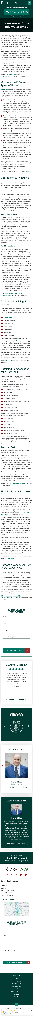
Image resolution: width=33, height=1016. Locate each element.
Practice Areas (16, 983)
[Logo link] (13, 3)
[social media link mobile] (7, 875)
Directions (4, 899)
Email (5, 623)
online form (12, 74)
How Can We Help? (8, 637)
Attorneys (16, 978)
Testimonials (16, 981)
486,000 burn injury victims (13, 340)
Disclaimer (16, 994)
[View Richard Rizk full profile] (16, 804)
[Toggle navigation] (29, 3)
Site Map (16, 996)
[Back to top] (16, 1004)
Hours (12, 899)
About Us (16, 976)
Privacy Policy (16, 991)
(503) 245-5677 (9, 895)
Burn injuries (5, 89)
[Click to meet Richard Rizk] (16, 753)
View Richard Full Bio (16, 844)
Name (5, 616)
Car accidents (8, 317)
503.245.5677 (7, 76)
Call (2, 596)
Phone (5, 630)
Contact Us (16, 986)
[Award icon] (16, 721)
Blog (16, 989)
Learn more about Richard (16, 787)
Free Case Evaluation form (15, 293)
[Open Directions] (16, 903)
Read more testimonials (16, 699)
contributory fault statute (13, 457)
